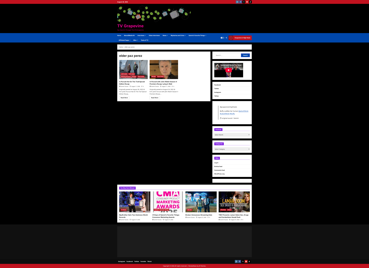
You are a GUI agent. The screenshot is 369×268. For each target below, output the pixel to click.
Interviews (141, 35)
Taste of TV (144, 40)
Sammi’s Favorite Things (197, 35)
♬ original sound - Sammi (229, 118)
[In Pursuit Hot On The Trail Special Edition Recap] (133, 69)
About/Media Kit (129, 35)
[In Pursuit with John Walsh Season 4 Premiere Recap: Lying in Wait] (164, 69)
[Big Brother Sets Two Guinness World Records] (134, 201)
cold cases (124, 74)
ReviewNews (193, 266)
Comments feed (219, 170)
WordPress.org (219, 174)
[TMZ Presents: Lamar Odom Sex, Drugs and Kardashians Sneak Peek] (234, 201)
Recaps (134, 76)
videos (229, 210)
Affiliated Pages (124, 40)
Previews (223, 210)
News (164, 35)
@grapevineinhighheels (228, 107)
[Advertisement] (176, 241)
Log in (216, 162)
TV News (123, 210)
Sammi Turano (124, 86)
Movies (189, 210)
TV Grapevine (130, 25)
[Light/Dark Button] (222, 38)
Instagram (217, 92)
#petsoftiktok (243, 111)
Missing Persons (125, 76)
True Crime (141, 76)
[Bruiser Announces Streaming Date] (201, 201)
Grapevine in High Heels (242, 38)
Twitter (216, 88)
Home (119, 35)
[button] (226, 38)
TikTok (216, 96)
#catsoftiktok (225, 114)
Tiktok (149, 261)
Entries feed (218, 166)
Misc (135, 40)
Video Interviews (154, 35)
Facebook (217, 85)
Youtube (143, 261)
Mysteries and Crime (177, 35)
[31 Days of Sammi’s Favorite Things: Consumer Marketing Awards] (168, 201)
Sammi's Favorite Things (161, 210)
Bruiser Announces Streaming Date (198, 215)
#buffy (232, 114)
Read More (125, 98)
